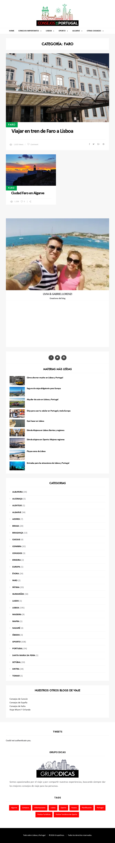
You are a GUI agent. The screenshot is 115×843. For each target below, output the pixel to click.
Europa (16, 567)
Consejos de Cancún (19, 699)
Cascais (16, 540)
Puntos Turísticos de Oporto (66, 814)
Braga (15, 526)
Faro (11, 124)
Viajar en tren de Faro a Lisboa (42, 131)
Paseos (74, 808)
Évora (15, 574)
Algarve (76, 31)
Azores (16, 519)
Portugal (17, 648)
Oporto (62, 31)
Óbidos (16, 635)
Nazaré (16, 628)
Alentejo (17, 505)
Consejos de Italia (18, 706)
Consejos (17, 553)
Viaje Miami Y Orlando (20, 710)
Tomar (16, 676)
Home (11, 31)
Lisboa (49, 31)
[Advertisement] (58, 323)
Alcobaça (17, 499)
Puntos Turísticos (43, 814)
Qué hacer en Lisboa (35, 421)
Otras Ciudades (94, 31)
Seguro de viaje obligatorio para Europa (44, 388)
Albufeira (17, 492)
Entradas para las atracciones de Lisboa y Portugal (48, 463)
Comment (34, 145)
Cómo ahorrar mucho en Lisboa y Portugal (45, 378)
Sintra (15, 669)
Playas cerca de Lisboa (36, 451)
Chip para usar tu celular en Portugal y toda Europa (48, 411)
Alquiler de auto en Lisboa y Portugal (42, 399)
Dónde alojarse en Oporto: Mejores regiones (45, 440)
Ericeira (16, 560)
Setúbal (16, 662)
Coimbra (16, 546)
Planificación (87, 808)
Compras (25, 808)
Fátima (15, 587)
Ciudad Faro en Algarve (27, 193)
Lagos (15, 601)
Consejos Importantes (28, 31)
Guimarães (18, 594)
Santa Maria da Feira (23, 655)
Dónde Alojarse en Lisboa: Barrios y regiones (45, 430)
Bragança (17, 533)
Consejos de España (18, 703)
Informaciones (39, 808)
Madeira (16, 614)
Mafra (15, 621)
